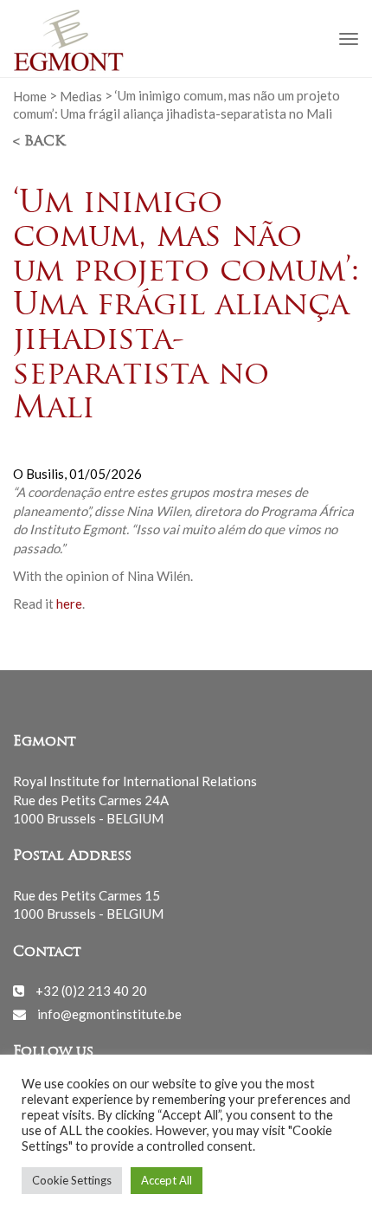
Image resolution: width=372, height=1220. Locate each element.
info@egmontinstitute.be (109, 1014)
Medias (81, 95)
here (69, 603)
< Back (39, 142)
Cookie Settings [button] (72, 1180)
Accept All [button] (166, 1180)
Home (30, 95)
